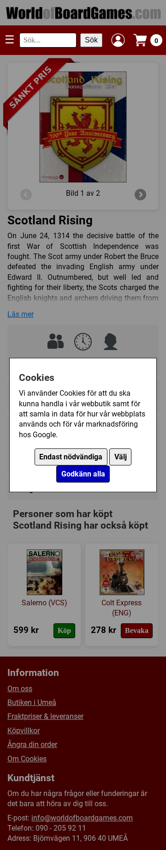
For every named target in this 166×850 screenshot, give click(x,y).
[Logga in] (118, 40)
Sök (91, 40)
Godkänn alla (83, 474)
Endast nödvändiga (70, 456)
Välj (120, 456)
